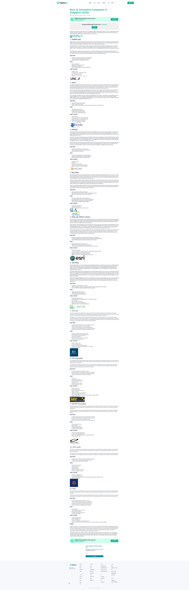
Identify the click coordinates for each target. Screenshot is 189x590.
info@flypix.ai (80, 73)
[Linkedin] (69, 583)
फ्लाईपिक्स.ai (76, 71)
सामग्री (89, 15)
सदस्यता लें (94, 556)
